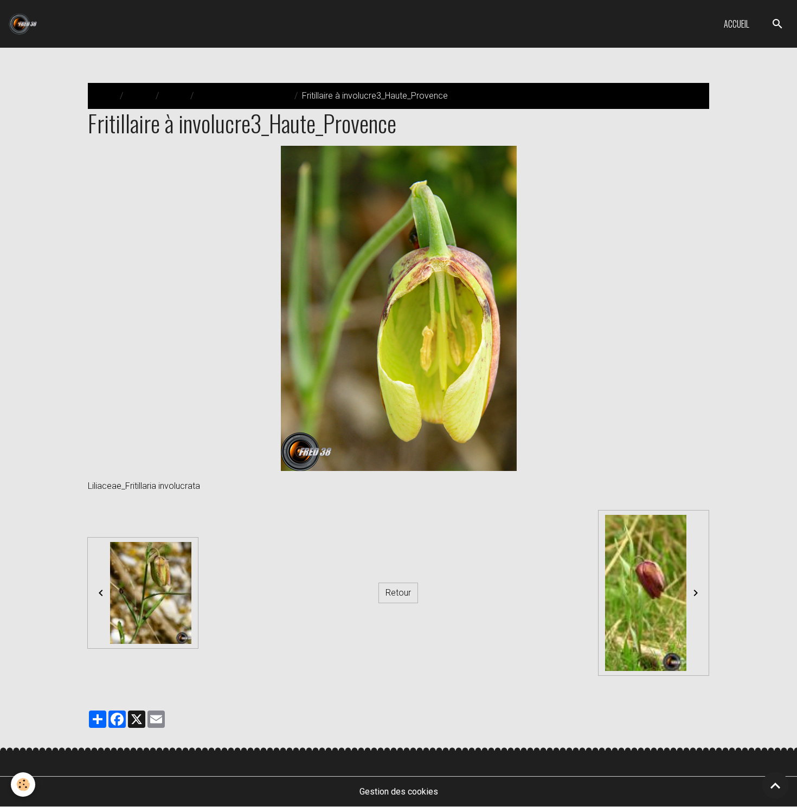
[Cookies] (23, 784)
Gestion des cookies (398, 791)
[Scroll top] (775, 785)
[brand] (25, 24)
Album (139, 96)
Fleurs (174, 96)
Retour (398, 593)
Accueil (736, 23)
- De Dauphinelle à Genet (244, 96)
